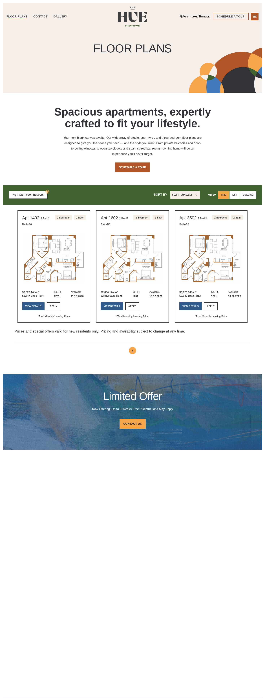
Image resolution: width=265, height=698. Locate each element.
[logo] (132, 16)
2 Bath (79, 217)
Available (76, 291)
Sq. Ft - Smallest (182, 195)
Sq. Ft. (57, 291)
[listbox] (237, 195)
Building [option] (248, 195)
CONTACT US (132, 423)
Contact (40, 16)
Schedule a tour (231, 16)
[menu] (255, 16)
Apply (53, 306)
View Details (33, 306)
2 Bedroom (63, 217)
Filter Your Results (30, 195)
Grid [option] (223, 195)
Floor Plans (16, 16)
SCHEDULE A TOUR (132, 167)
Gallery (60, 16)
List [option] (234, 195)
